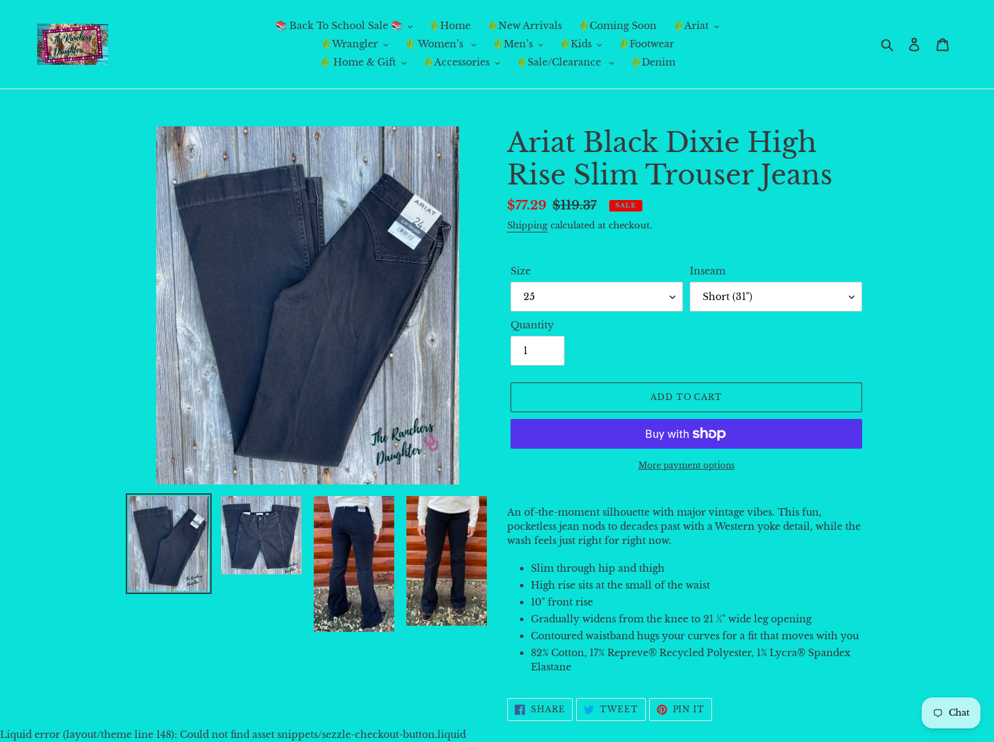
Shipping (527, 225)
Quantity (532, 325)
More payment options (686, 465)
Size (521, 271)
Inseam (708, 271)
